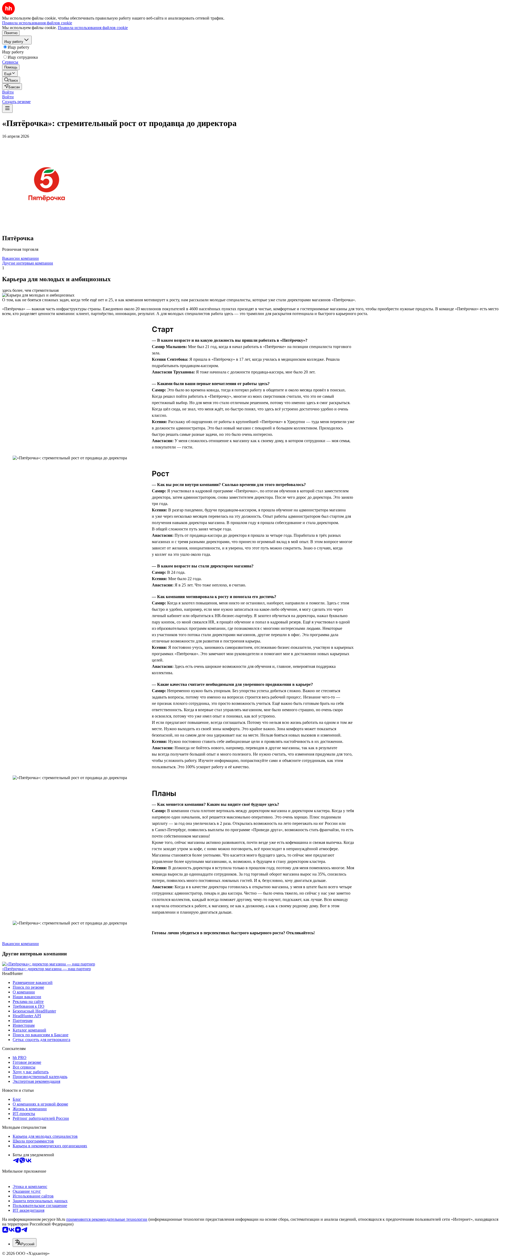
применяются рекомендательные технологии (106, 1219)
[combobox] (24, 1242)
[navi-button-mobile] (7, 108)
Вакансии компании (20, 258)
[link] (11, 80)
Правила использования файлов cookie (93, 27)
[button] (8, 92)
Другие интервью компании (27, 263)
